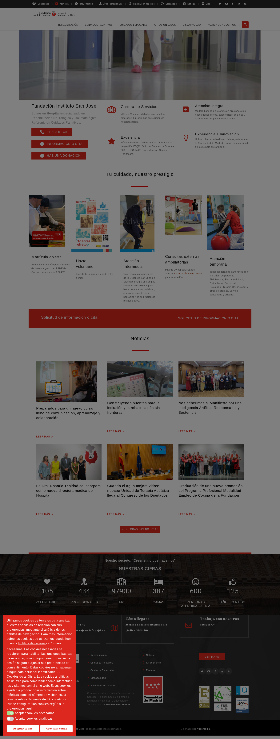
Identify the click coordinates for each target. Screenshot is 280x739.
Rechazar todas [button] (56, 728)
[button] (10, 713)
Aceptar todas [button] (23, 728)
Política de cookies (32, 643)
